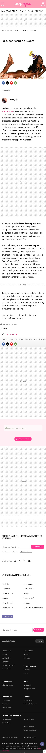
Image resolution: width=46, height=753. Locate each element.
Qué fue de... (38, 11)
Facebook (3, 83)
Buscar (36, 630)
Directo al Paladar (7, 685)
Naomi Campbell (41, 339)
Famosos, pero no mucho (15, 11)
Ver (24, 439)
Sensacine (27, 670)
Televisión (6, 589)
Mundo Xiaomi (6, 669)
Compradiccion (7, 707)
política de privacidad (26, 552)
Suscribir (37, 547)
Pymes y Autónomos (30, 704)
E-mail (15, 83)
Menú (2, 5)
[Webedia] (9, 642)
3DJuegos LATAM (29, 719)
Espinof (26, 673)
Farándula (28, 339)
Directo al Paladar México (10, 737)
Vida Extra (27, 658)
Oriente (11, 339)
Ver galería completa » (10, 324)
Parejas (26, 593)
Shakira (5, 598)
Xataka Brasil (6, 723)
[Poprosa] (23, 4)
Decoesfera (5, 704)
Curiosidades (20, 339)
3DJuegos (26, 654)
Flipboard (11, 83)
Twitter (7, 83)
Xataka (4, 654)
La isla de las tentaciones (33, 607)
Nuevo (43, 5)
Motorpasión (27, 685)
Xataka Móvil (6, 658)
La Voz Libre (11, 334)
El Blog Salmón (28, 700)
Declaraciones (7, 593)
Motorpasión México (30, 737)
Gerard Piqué (7, 603)
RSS (29, 560)
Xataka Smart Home (8, 665)
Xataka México (6, 719)
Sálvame (27, 603)
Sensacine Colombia (30, 730)
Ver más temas (7, 616)
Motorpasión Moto (29, 689)
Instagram (24, 560)
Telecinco (33, 30)
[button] (13, 99)
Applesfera (5, 662)
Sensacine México (29, 726)
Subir (38, 641)
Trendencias (7, 111)
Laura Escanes (7, 607)
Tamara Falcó (29, 598)
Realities (5, 584)
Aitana (25, 30)
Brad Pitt (17, 30)
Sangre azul (28, 584)
